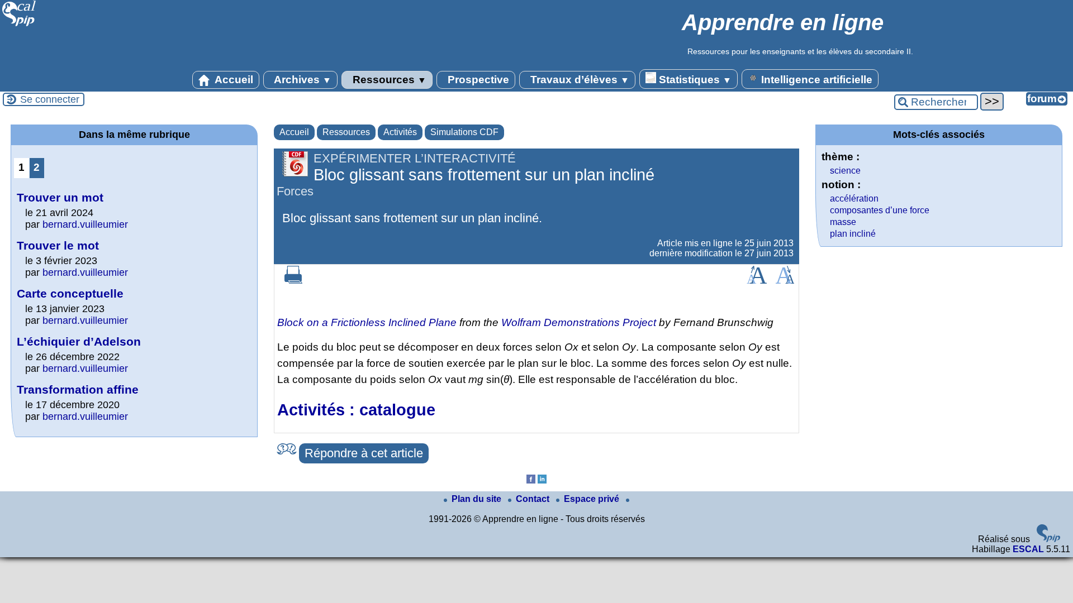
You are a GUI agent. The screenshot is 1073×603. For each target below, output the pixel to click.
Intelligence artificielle (815, 79)
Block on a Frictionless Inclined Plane (367, 322)
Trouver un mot (60, 197)
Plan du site (478, 499)
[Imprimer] (293, 280)
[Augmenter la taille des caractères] (757, 280)
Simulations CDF (464, 132)
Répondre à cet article (364, 453)
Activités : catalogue (356, 410)
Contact (534, 499)
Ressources (388, 79)
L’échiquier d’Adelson (79, 341)
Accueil (232, 79)
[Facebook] (530, 480)
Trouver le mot (58, 245)
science (845, 170)
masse (843, 222)
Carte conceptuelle (70, 293)
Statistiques (694, 79)
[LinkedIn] (542, 480)
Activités (400, 132)
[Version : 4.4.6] (1048, 539)
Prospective (477, 79)
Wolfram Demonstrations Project (578, 322)
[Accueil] (19, 25)
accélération (854, 198)
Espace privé (592, 499)
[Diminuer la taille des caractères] (785, 280)
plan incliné (853, 233)
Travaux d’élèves (578, 79)
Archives (301, 79)
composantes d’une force (879, 210)
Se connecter (49, 99)
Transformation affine (78, 389)
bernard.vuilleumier (85, 224)
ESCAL (1028, 549)
